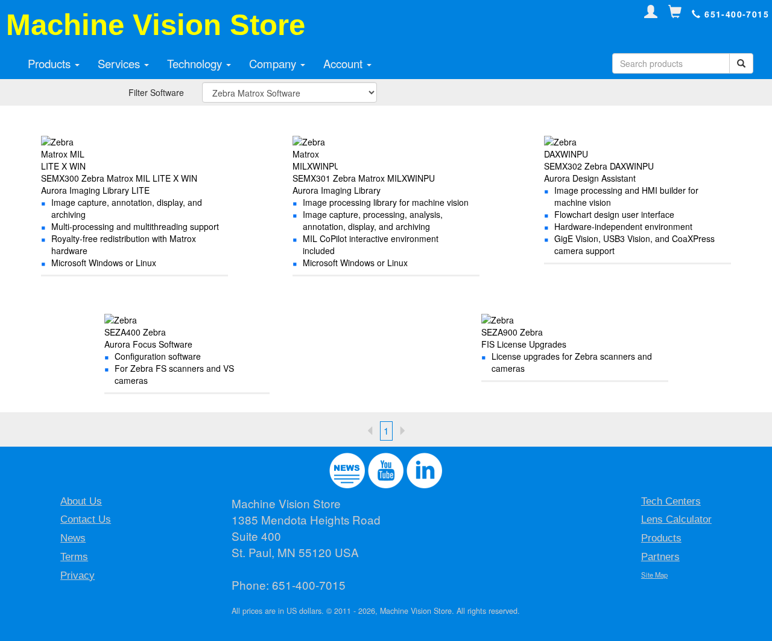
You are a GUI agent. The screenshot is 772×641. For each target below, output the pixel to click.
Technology (196, 63)
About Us (81, 501)
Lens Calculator (676, 519)
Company (274, 63)
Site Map (654, 574)
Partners (660, 557)
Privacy (77, 575)
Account (344, 63)
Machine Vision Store (155, 24)
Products (51, 63)
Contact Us (85, 519)
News (73, 538)
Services (120, 63)
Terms (74, 557)
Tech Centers (671, 501)
